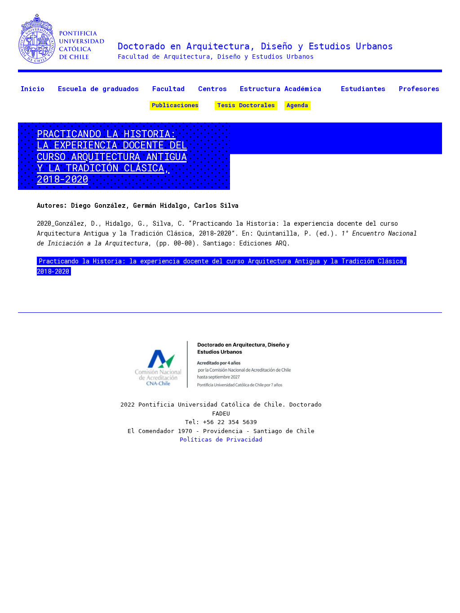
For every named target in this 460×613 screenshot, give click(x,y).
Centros (212, 88)
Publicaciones (175, 105)
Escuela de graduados (98, 88)
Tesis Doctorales (246, 105)
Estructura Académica (280, 88)
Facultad (168, 88)
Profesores (419, 88)
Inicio (32, 88)
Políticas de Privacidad (221, 439)
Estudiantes (363, 88)
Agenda (297, 105)
